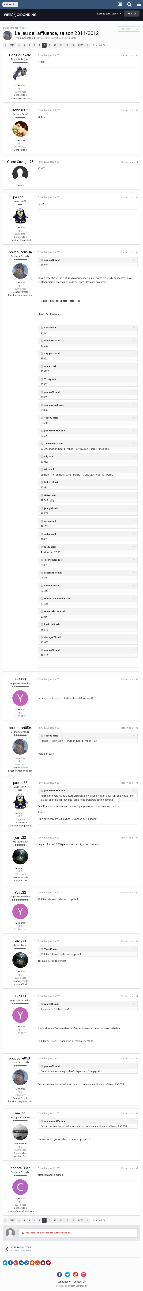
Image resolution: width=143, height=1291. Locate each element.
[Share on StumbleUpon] (37, 1262)
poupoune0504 (26, 38)
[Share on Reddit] (32, 1262)
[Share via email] (42, 1262)
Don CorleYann (20, 55)
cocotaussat (20, 1168)
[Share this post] (137, 55)
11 (61, 45)
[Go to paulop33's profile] (20, 216)
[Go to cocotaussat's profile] (20, 1187)
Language (63, 1281)
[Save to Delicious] (26, 1262)
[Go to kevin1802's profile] (20, 129)
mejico (20, 1113)
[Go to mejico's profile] (20, 1132)
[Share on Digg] (21, 1262)
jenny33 (20, 838)
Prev (12, 45)
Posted (50, 55)
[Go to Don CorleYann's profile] (20, 74)
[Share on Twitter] (5, 1262)
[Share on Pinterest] (48, 1262)
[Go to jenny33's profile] (20, 856)
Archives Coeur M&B (64, 38)
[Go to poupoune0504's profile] (7, 35)
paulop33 (20, 197)
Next (80, 45)
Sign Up (132, 13)
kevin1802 (20, 110)
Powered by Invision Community (71, 1286)
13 (73, 45)
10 (55, 45)
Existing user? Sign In (108, 13)
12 (67, 45)
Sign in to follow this (15, 27)
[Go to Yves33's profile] (20, 698)
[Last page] (87, 45)
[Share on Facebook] (10, 1262)
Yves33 (20, 679)
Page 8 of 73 (99, 45)
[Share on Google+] (15, 1262)
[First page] (5, 45)
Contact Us (80, 1281)
